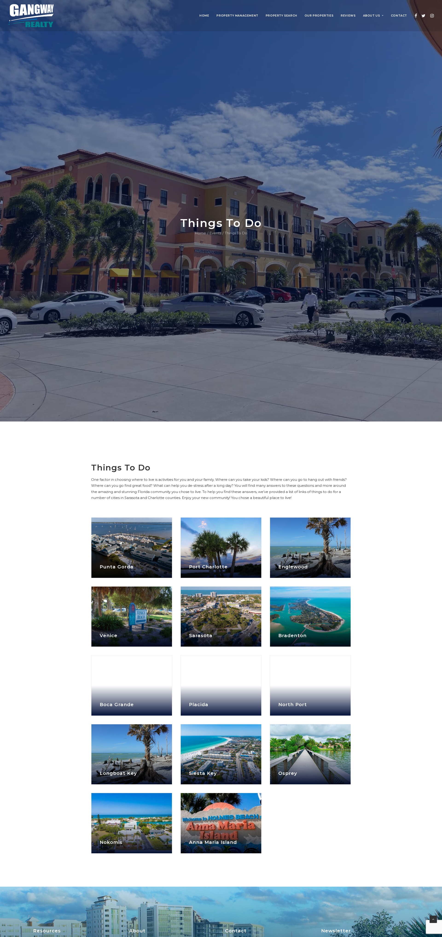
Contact (399, 15)
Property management (237, 15)
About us (371, 15)
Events (215, 233)
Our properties (319, 15)
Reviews (348, 15)
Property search (281, 15)
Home (204, 15)
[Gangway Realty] (31, 15)
